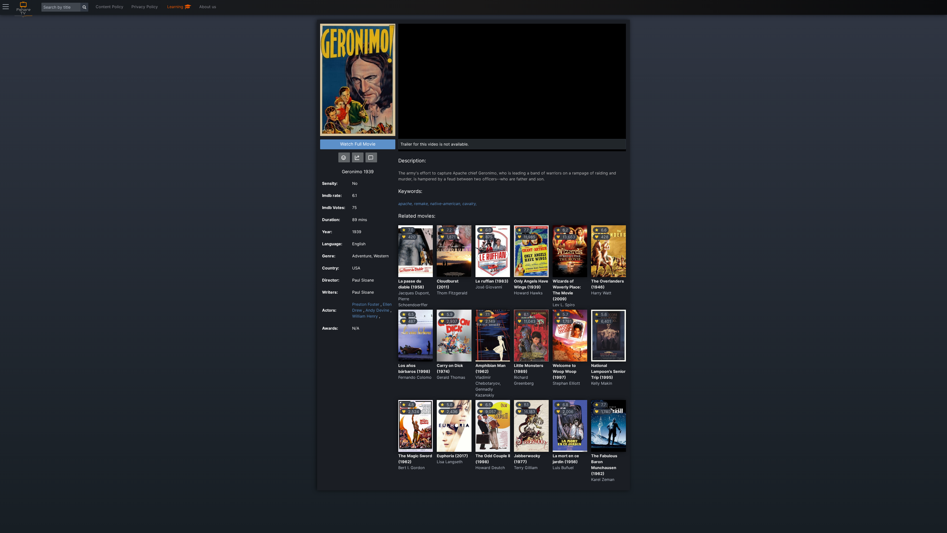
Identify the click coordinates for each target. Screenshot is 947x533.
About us (207, 6)
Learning (175, 6)
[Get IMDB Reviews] (344, 157)
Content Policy (109, 6)
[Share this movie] (358, 157)
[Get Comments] (371, 157)
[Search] (84, 7)
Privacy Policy (144, 6)
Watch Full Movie (357, 144)
